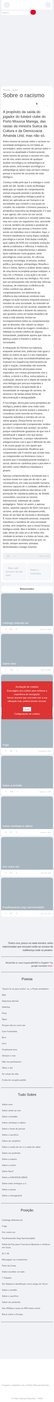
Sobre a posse (9, 1189)
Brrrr (4, 1037)
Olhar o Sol (7, 1068)
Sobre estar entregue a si (14, 1183)
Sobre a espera (9, 1159)
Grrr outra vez (11, 866)
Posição (6, 90)
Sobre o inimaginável (12, 1195)
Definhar (6, 1007)
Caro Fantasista (9, 1031)
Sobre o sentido (9, 1290)
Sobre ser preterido (11, 1153)
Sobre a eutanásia (35, 572)
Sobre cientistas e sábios (18, 826)
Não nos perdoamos (11, 1062)
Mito (4, 995)
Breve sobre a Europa (12, 1314)
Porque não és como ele (13, 1025)
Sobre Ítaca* (8, 1171)
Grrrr (4, 1043)
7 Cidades (7, 1278)
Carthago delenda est (15, 623)
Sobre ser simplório (11, 1141)
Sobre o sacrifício (10, 1135)
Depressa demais (10, 1001)
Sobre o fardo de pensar (13, 1129)
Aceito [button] (27, 709)
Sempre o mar (9, 1055)
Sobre (15, 90)
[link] (48, 104)
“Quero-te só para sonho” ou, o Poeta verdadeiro (25, 989)
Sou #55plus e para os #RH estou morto (21, 1308)
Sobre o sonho (9, 1165)
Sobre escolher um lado (13, 1272)
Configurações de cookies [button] (27, 714)
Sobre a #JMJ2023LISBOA (14, 1177)
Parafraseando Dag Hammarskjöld (23, 907)
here (50, 966)
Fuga (6, 744)
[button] (7, 5)
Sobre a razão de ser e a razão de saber (21, 1147)
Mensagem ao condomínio (14, 1259)
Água (4, 1019)
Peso (4, 1013)
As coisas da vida (10, 1074)
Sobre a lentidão (12, 785)
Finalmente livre (9, 1049)
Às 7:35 (5, 1253)
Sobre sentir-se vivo (11, 1110)
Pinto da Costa (9, 1265)
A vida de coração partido (14, 1080)
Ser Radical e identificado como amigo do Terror (25, 1284)
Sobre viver (9, 663)
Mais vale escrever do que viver (14, 572)
